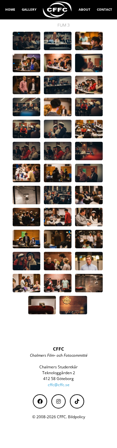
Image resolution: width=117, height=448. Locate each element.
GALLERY (29, 9)
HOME (10, 9)
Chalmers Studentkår (58, 367)
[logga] (57, 10)
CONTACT (104, 9)
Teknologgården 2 (58, 372)
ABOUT (84, 9)
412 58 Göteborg (58, 378)
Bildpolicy (76, 417)
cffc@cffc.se (59, 384)
